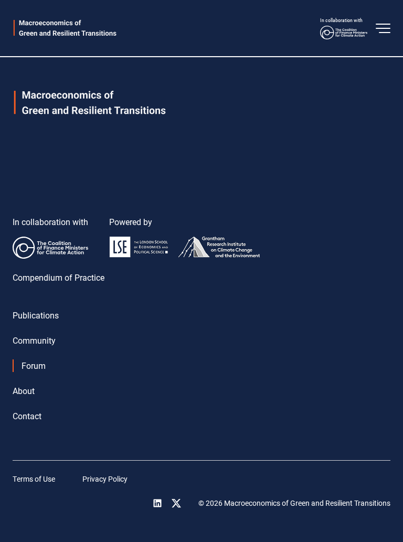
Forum (34, 365)
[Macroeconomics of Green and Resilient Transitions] (65, 28)
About (24, 390)
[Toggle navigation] (383, 28)
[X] (176, 503)
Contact (27, 415)
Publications (36, 315)
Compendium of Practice (58, 277)
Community (34, 340)
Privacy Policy (105, 479)
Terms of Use (34, 479)
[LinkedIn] (157, 503)
